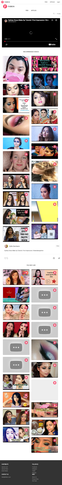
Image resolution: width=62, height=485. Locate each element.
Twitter (33, 470)
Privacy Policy (35, 479)
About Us (34, 477)
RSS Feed (34, 481)
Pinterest (34, 472)
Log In (58, 2)
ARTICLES (52, 2)
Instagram (34, 468)
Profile (58, 13)
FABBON (7, 2)
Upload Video (5, 468)
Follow (57, 246)
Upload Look (5, 467)
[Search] (54, 13)
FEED (46, 2)
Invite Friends (5, 470)
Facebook (34, 467)
